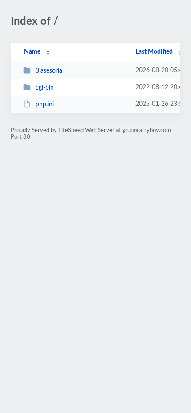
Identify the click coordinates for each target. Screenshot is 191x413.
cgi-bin (45, 88)
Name (32, 52)
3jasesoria (49, 71)
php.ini (45, 104)
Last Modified (154, 52)
